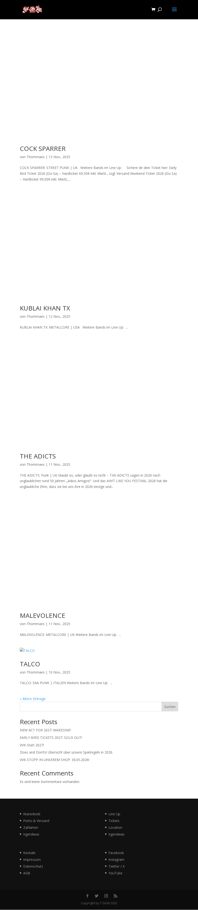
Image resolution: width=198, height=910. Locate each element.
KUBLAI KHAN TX (45, 308)
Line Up (114, 814)
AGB (26, 873)
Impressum (32, 859)
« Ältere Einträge (33, 698)
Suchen (170, 706)
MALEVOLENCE (42, 615)
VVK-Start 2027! (32, 745)
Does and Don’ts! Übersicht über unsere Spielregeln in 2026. (66, 752)
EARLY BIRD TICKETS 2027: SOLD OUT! (51, 737)
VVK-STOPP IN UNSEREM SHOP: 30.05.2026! (54, 759)
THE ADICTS (38, 456)
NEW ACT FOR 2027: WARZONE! (45, 730)
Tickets (114, 820)
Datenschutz (33, 866)
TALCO (30, 664)
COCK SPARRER (43, 148)
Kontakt (29, 852)
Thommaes (36, 157)
